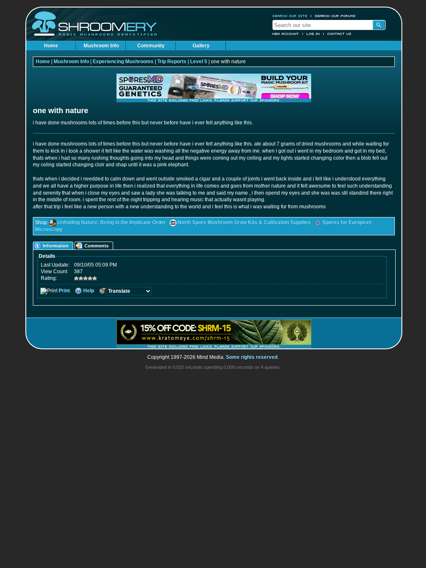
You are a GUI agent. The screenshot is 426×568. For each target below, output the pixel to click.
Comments (96, 245)
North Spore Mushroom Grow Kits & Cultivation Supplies (244, 222)
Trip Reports (171, 61)
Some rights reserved (251, 357)
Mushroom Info (101, 46)
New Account (285, 33)
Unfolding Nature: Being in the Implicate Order (111, 222)
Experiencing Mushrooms (123, 61)
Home (51, 46)
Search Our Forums (335, 16)
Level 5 (198, 61)
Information (56, 245)
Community (151, 46)
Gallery (201, 46)
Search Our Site (289, 16)
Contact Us (339, 33)
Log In (313, 33)
